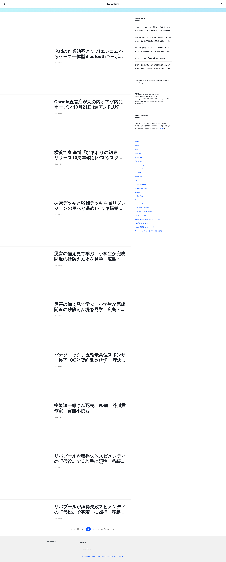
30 (122, 556)
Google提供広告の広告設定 (143, 211)
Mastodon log (139, 165)
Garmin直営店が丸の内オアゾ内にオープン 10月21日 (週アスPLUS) (88, 104)
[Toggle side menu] (5, 4)
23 (78, 529)
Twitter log (138, 157)
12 (92, 556)
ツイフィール (139, 203)
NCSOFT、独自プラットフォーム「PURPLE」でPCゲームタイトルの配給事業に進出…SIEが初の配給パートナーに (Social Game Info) (153, 40)
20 (105, 556)
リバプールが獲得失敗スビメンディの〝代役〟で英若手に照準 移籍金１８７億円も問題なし (90, 458)
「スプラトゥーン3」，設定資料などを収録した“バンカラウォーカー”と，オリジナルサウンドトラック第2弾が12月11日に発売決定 (152, 29)
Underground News (141, 188)
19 (104, 556)
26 (93, 529)
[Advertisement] (90, 29)
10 (89, 556)
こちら (161, 128)
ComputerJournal (140, 184)
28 (119, 556)
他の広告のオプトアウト (143, 215)
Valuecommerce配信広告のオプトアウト (147, 219)
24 (83, 529)
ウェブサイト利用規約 (142, 207)
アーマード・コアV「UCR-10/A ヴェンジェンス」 (151, 58)
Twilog (137, 149)
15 (97, 556)
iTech (136, 180)
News (137, 141)
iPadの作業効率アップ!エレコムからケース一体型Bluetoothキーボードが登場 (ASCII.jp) (89, 53)
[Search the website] (221, 4)
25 (114, 556)
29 (120, 556)
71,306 (106, 529)
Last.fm (137, 192)
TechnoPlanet (139, 176)
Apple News (138, 161)
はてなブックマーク (141, 196)
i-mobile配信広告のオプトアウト (145, 227)
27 (98, 529)
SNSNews (138, 172)
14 (95, 556)
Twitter (137, 145)
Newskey (113, 4)
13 (94, 556)
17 (100, 556)
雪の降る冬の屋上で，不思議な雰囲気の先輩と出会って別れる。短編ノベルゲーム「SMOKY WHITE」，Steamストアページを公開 (153, 67)
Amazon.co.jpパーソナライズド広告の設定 (148, 231)
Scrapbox (138, 153)
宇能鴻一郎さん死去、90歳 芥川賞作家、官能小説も (90, 408)
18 (102, 556)
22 (109, 556)
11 (90, 556)
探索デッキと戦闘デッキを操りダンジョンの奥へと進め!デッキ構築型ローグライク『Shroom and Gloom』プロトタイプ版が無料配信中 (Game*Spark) (90, 205)
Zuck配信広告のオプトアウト (144, 223)
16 (99, 556)
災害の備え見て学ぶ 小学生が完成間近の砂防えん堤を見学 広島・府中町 (89, 256)
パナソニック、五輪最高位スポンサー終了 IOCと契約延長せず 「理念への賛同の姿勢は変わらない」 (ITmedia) (90, 357)
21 (107, 556)
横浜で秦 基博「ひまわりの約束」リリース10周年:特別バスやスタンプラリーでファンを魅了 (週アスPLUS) (88, 155)
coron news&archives (141, 169)
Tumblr (137, 200)
